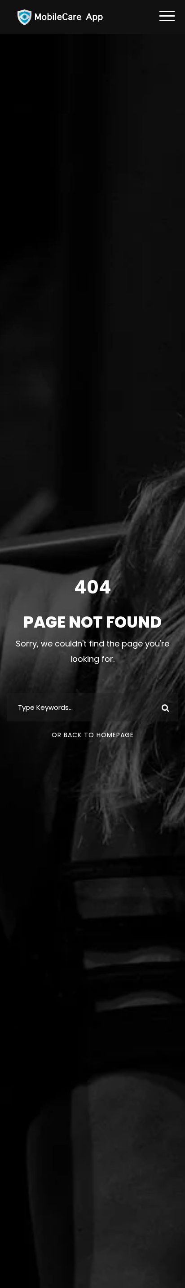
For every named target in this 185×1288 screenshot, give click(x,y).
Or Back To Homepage (93, 734)
